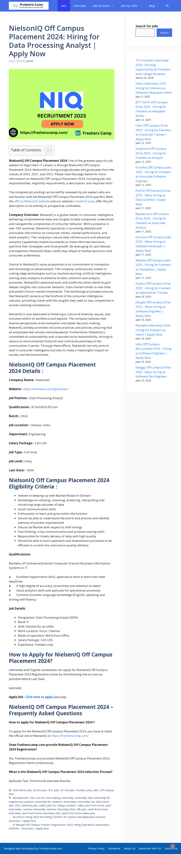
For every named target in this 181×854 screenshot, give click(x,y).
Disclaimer (114, 848)
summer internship (34, 809)
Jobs (63, 5)
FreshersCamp (84, 201)
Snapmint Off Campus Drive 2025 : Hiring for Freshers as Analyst (151, 153)
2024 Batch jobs (22, 790)
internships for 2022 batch (93, 801)
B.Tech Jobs (68, 790)
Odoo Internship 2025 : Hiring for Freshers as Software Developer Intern (154, 88)
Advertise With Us (150, 848)
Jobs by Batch (101, 5)
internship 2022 (84, 797)
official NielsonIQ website (31, 201)
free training (53, 797)
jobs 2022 (14, 805)
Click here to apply (39, 697)
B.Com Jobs (40, 790)
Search (164, 32)
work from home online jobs (78, 813)
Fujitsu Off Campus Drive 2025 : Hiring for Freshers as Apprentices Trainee (153, 288)
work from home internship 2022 (41, 813)
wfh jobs (82, 809)
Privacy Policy (96, 848)
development (20, 797)
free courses (37, 797)
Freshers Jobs (84, 790)
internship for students (48, 801)
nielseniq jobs (30, 805)
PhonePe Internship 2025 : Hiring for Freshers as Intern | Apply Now (154, 329)
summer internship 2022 (61, 809)
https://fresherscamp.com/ (70, 736)
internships (70, 801)
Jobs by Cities (129, 5)
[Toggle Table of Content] (47, 150)
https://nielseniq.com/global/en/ (45, 389)
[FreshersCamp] (29, 6)
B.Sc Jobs (53, 790)
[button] (167, 6)
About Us (129, 848)
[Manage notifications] (173, 846)
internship (68, 797)
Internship (80, 5)
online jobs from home (91, 805)
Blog (151, 5)
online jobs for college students (57, 805)
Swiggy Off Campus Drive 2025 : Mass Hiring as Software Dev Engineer (153, 371)
